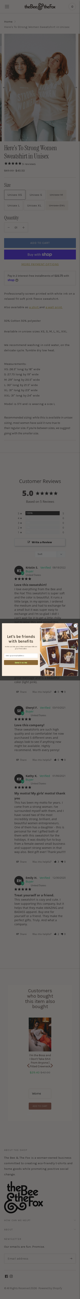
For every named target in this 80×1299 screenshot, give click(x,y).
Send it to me (21, 662)
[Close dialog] (75, 625)
